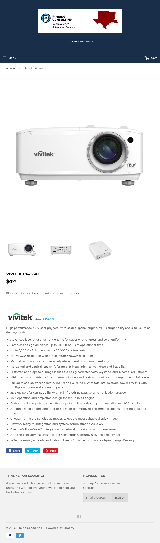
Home (10, 68)
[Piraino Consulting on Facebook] (79, 517)
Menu (12, 57)
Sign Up (120, 497)
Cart (153, 57)
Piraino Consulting (29, 527)
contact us (23, 293)
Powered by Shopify (60, 527)
